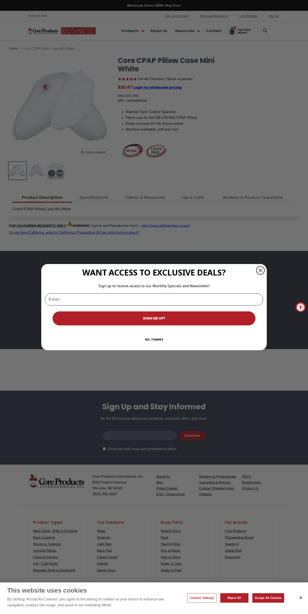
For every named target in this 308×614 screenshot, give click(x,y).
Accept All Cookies (268, 598)
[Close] (301, 598)
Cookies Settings (202, 598)
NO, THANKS (154, 339)
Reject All (234, 598)
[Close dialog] (260, 270)
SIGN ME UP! (154, 318)
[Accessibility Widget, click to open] (301, 307)
